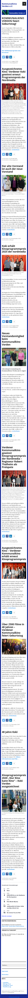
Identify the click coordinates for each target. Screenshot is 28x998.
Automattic (11, 992)
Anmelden (5, 982)
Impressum (5, 971)
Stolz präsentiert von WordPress (10, 991)
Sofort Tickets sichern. (18, 926)
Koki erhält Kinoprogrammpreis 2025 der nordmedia (14, 248)
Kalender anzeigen (7, 916)
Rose (8, 890)
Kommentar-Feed (8, 985)
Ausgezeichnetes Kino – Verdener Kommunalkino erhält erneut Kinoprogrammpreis (14, 553)
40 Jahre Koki (10, 732)
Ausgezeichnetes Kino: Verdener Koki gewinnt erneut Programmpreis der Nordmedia (14, 74)
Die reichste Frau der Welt (14, 912)
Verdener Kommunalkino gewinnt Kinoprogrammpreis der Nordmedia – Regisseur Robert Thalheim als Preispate (14, 457)
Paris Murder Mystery (12, 901)
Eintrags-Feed (7, 984)
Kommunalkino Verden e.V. (9, 4)
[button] (3, 57)
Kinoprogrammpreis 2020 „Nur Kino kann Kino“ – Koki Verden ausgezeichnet (14, 780)
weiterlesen (15, 149)
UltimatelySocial (14, 997)
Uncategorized (14, 62)
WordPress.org (7, 986)
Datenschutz (5, 974)
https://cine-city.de (7, 926)
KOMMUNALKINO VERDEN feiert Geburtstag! (13, 20)
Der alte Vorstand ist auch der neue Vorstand (12, 168)
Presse (11, 240)
